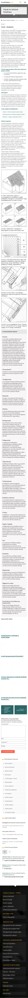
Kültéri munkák (8, 797)
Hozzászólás (5, 724)
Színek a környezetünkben (11, 953)
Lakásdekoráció (7, 947)
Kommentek (4, 852)
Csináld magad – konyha (11, 778)
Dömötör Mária (6, 856)
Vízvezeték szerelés (10, 812)
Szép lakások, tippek (9, 960)
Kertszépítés (8, 793)
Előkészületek (8, 782)
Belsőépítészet (7, 957)
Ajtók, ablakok (8, 763)
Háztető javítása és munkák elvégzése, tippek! (14, 114)
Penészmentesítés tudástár (11, 968)
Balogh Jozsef (5, 865)
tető (3, 24)
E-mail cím (4, 742)
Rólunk (6, 990)
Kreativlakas (7, 2)
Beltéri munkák (8, 771)
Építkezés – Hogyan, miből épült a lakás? (12, 116)
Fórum (9, 852)
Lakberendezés (8, 801)
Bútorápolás (8, 774)
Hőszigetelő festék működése (12, 925)
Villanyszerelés (8, 808)
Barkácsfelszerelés (9, 767)
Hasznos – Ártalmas (9, 971)
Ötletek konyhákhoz (9, 943)
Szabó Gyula (5, 873)
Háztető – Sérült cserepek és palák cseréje (13, 112)
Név (2, 738)
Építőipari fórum (8, 986)
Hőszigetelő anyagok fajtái (11, 928)
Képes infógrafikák (8, 917)
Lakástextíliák (7, 950)
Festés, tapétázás (9, 786)
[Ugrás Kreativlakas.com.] (1, 20)
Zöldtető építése (8, 978)
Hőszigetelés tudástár (10, 935)
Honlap (3, 746)
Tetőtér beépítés (9, 804)
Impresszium (7, 993)
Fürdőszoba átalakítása (11, 789)
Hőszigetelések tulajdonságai (12, 932)
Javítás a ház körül (8, 896)
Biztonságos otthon (9, 975)
